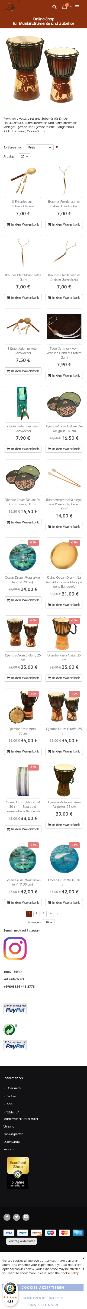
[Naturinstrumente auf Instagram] (15, 948)
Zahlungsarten (13, 1134)
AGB (9, 1104)
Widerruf (12, 1112)
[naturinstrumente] (9, 7)
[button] (18, 1)
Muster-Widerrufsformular (20, 1119)
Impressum (10, 1149)
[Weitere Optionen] (15, 1045)
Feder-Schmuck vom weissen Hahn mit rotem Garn (64, 354)
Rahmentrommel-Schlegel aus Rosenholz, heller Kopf (64, 505)
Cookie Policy (69, 1273)
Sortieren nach (13, 147)
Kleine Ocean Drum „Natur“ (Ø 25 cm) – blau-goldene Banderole (64, 583)
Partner (11, 1096)
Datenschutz (11, 1142)
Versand (8, 1126)
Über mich (13, 1088)
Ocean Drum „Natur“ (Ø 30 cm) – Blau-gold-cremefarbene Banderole (23, 807)
